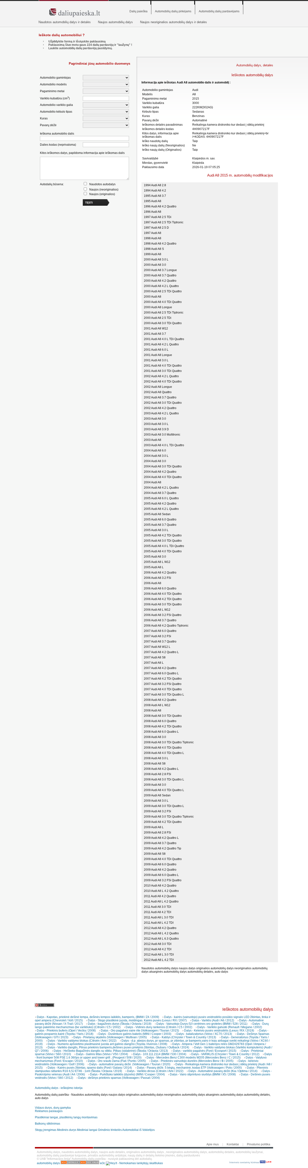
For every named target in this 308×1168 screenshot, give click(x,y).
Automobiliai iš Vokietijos (138, 1130)
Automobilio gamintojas (55, 77)
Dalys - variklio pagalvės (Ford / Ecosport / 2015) (204, 1050)
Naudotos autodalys (102, 184)
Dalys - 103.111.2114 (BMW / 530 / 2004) (159, 1054)
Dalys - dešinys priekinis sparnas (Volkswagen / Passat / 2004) (119, 1077)
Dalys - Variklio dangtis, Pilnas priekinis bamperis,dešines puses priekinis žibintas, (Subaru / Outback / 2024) (118, 1047)
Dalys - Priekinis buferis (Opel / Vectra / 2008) (66, 1030)
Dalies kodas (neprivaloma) (58, 144)
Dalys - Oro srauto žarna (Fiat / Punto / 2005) (117, 1061)
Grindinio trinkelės (110, 1130)
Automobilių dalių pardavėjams (219, 11)
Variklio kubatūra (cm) (55, 98)
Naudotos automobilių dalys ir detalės (64, 22)
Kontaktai (233, 1144)
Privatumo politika (258, 1144)
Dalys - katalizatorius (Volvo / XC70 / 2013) (204, 1034)
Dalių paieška (138, 11)
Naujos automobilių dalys (115, 22)
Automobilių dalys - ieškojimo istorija (59, 1088)
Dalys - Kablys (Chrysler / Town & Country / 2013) (184, 1037)
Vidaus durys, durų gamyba (53, 1107)
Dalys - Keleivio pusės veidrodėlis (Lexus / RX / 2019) (219, 1030)
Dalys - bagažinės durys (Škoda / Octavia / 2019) (119, 1023)
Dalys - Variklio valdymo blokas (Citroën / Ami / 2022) (82, 1040)
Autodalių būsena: (52, 184)
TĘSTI (89, 202)
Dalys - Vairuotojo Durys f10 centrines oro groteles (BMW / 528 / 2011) (201, 1023)
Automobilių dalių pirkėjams (173, 11)
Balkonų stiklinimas (47, 1123)
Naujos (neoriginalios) (103, 189)
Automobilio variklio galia (56, 105)
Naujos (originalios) (102, 194)
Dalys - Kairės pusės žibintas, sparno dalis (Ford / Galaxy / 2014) (90, 1067)
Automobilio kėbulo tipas (56, 111)
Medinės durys (66, 1130)
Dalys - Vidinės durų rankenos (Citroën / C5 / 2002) (159, 1027)
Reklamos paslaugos (49, 1111)
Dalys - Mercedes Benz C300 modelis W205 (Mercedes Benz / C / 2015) (194, 1057)
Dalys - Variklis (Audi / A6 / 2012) (213, 1020)
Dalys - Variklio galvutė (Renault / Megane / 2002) (229, 1027)
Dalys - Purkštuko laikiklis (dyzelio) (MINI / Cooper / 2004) (127, 1074)
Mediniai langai (87, 1130)
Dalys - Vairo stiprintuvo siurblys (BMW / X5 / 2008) (203, 1074)
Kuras (44, 118)
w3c (103, 1163)
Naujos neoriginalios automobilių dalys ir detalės (173, 22)
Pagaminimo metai (52, 91)
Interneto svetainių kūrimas (244, 1162)
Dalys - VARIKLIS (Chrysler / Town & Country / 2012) (225, 1054)
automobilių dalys (48, 1163)
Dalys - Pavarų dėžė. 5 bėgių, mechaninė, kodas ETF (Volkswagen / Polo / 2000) (189, 1067)
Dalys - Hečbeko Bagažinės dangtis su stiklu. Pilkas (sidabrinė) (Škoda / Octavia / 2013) (111, 1050)
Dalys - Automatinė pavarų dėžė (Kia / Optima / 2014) (222, 1071)
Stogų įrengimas (45, 1130)
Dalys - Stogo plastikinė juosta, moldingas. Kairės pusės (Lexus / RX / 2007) (137, 1020)
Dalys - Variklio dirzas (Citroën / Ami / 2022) (155, 1071)
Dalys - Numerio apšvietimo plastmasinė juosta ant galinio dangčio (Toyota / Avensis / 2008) (107, 1044)
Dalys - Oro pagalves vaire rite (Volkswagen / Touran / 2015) (140, 1030)
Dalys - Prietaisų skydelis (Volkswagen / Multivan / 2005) (110, 1037)
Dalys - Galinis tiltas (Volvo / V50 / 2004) (102, 1054)
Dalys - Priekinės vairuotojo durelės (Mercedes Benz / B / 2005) (192, 1061)
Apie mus (212, 1144)
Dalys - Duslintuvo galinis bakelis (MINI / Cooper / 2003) (134, 1034)
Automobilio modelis (53, 84)
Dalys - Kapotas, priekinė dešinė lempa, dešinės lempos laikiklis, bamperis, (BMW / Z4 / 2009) (98, 1017)
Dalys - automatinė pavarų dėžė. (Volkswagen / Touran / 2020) (129, 1064)
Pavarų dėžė (48, 125)
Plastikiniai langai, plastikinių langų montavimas (66, 1117)
